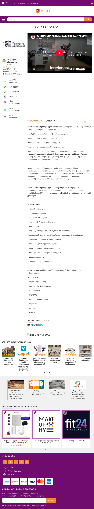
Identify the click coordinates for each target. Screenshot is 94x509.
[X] (29, 325)
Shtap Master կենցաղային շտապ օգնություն (8, 361)
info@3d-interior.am (13, 81)
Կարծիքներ (50, 121)
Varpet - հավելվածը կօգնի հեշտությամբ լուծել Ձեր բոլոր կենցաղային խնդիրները (24, 364)
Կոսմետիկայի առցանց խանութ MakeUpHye (46, 442)
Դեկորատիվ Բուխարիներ (86, 359)
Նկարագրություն (35, 121)
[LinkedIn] (32, 325)
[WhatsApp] (38, 325)
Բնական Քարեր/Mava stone (55, 360)
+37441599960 (15, 92)
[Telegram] (41, 325)
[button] (44, 372)
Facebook (13, 96)
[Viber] (35, 325)
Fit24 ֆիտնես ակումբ (77, 441)
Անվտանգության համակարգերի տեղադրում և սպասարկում (39, 361)
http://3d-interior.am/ (13, 116)
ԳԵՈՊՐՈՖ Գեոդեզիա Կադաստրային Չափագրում (70, 361)
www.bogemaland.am (78, 398)
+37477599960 (15, 87)
